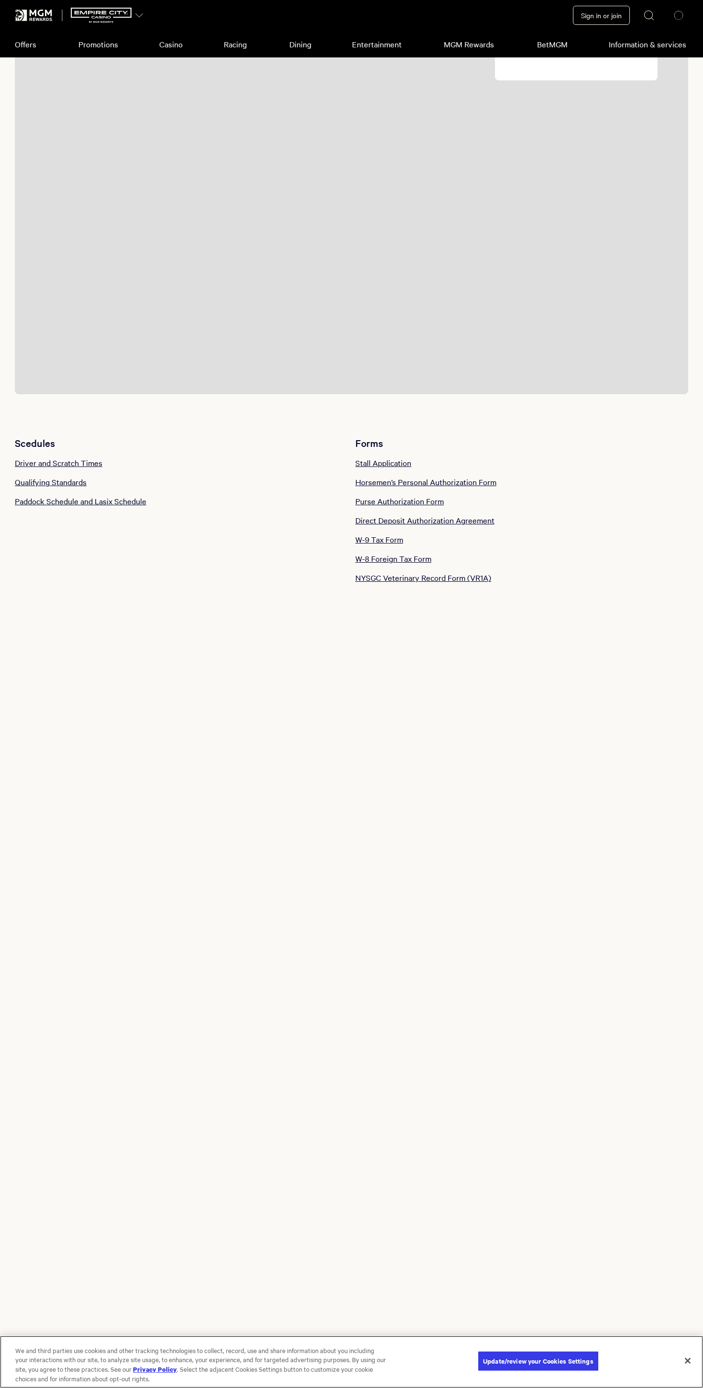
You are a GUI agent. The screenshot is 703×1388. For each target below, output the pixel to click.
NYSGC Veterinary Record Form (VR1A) (423, 577)
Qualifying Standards (51, 482)
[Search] (649, 15)
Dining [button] (300, 44)
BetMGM (552, 44)
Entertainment (377, 44)
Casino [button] (171, 44)
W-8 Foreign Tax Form (393, 558)
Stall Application (383, 462)
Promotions (98, 44)
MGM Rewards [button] (469, 44)
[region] (351, 1362)
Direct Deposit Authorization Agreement (424, 520)
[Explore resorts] (139, 15)
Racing (235, 44)
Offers (25, 44)
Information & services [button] (647, 44)
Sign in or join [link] (601, 15)
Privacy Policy (155, 1369)
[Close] (687, 1360)
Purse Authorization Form (399, 501)
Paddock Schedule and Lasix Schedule (80, 501)
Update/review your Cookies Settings (538, 1361)
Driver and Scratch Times (58, 462)
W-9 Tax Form (379, 539)
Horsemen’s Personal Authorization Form (425, 482)
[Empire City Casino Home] (101, 15)
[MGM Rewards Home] (34, 15)
